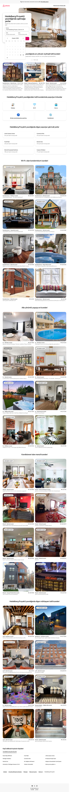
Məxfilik (32, 789)
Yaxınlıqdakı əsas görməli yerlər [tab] (10, 751)
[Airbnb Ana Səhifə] (6, 6)
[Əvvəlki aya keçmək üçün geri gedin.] (7, 38)
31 (7, 57)
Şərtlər (36, 789)
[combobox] (17, 29)
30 (23, 55)
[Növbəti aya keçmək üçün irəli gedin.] (23, 38)
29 (20, 55)
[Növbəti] (37, 60)
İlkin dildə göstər (44, 1)
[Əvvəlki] (32, 60)
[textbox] (11, 34)
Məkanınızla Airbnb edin (59, 5)
